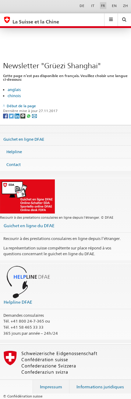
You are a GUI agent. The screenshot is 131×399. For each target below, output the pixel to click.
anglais (14, 89)
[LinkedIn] (17, 115)
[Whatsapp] (29, 115)
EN (114, 5)
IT (92, 5)
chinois (14, 95)
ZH (125, 5)
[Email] (34, 115)
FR (103, 5)
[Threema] (23, 115)
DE (82, 5)
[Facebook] (6, 115)
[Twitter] (12, 115)
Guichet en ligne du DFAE (29, 225)
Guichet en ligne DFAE (23, 138)
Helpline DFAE (18, 302)
